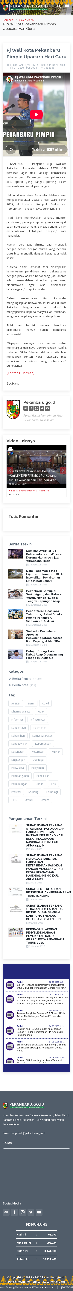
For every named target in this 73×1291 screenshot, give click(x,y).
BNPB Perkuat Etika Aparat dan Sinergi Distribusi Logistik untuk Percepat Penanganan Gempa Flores (41, 1047)
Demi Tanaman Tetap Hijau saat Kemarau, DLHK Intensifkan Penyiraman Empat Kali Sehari (45, 576)
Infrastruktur (37, 719)
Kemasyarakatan (42, 735)
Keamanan (39, 727)
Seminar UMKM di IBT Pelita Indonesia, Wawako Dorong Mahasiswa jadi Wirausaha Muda (44, 556)
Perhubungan (19, 784)
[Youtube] (47, 408)
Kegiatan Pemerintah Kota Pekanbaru (30, 490)
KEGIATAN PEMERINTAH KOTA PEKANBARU (37, 65)
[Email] (25, 408)
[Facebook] (31, 408)
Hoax (41, 711)
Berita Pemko (26, 679)
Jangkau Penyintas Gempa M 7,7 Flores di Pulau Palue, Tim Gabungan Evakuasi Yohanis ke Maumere (41, 1016)
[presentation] (10, 470)
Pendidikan (42, 776)
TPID (14, 800)
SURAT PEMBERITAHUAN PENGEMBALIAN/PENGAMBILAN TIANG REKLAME (48, 892)
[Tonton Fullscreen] (20, 373)
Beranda (8, 20)
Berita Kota (23, 685)
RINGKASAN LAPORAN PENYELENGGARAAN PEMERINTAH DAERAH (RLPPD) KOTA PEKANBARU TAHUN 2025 (45, 936)
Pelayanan (37, 767)
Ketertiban (38, 751)
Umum (45, 800)
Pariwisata (17, 767)
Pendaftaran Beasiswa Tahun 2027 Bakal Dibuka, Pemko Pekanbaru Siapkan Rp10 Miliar (44, 616)
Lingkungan (18, 759)
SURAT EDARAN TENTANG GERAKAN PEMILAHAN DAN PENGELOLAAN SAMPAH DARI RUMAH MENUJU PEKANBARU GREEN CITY (44, 912)
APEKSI (15, 703)
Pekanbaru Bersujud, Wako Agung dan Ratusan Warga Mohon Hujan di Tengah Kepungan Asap (44, 596)
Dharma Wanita (20, 711)
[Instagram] (36, 408)
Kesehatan (17, 751)
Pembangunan (20, 776)
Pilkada (39, 784)
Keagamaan (18, 727)
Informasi (17, 719)
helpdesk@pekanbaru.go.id (28, 1133)
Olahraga (38, 759)
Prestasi (16, 792)
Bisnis (31, 703)
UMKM (29, 800)
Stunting (33, 792)
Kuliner (56, 751)
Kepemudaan (43, 743)
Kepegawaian (19, 743)
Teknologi (52, 792)
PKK (53, 784)
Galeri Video (26, 20)
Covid (45, 703)
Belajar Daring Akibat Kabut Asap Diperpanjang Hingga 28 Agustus (44, 655)
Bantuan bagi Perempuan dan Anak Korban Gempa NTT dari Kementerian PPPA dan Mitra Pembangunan (40, 1032)
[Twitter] (42, 408)
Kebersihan (18, 735)
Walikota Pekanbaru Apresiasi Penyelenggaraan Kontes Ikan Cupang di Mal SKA (44, 636)
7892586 (49, 67)
